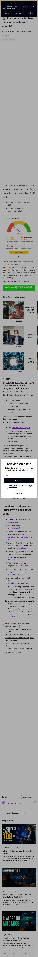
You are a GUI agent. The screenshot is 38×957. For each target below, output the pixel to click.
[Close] (34, 462)
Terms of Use (29, 485)
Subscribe (19, 480)
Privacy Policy (13, 487)
